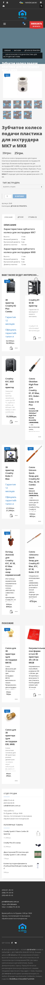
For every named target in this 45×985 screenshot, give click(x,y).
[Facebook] (3, 2)
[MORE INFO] (16, 348)
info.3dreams (12, 904)
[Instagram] (3, 6)
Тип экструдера (11, 183)
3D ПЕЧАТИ (31, 949)
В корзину (19, 196)
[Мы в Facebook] (12, 943)
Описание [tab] (8, 217)
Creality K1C (9, 600)
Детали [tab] (20, 217)
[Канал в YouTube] (7, 2)
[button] (11, 348)
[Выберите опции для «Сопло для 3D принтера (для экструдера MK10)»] (16, 699)
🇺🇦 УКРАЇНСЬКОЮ (29, 2)
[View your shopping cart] (24, 24)
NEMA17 (5, 174)
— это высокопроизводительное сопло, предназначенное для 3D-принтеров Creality (34, 424)
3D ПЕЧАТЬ (36, 24)
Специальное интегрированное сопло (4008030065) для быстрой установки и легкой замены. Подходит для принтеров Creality (34, 587)
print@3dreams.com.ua (10, 901)
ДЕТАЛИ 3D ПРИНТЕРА (19, 206)
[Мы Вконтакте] (15, 943)
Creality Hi (32, 509)
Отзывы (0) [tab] (32, 217)
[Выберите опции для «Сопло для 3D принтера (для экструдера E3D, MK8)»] (16, 781)
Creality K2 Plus (34, 507)
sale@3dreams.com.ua (12, 805)
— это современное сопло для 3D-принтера (34, 496)
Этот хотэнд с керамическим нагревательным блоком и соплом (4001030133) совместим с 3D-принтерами (10, 588)
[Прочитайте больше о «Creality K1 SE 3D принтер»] (34, 338)
